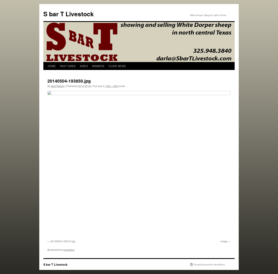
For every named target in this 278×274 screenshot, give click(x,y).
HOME (52, 66)
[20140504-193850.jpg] (139, 164)
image (224, 241)
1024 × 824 (111, 86)
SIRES (84, 66)
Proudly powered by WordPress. (209, 264)
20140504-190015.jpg (62, 241)
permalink (68, 249)
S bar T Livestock (68, 13)
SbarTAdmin (58, 86)
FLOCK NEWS (117, 66)
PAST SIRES (68, 66)
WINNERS (98, 66)
